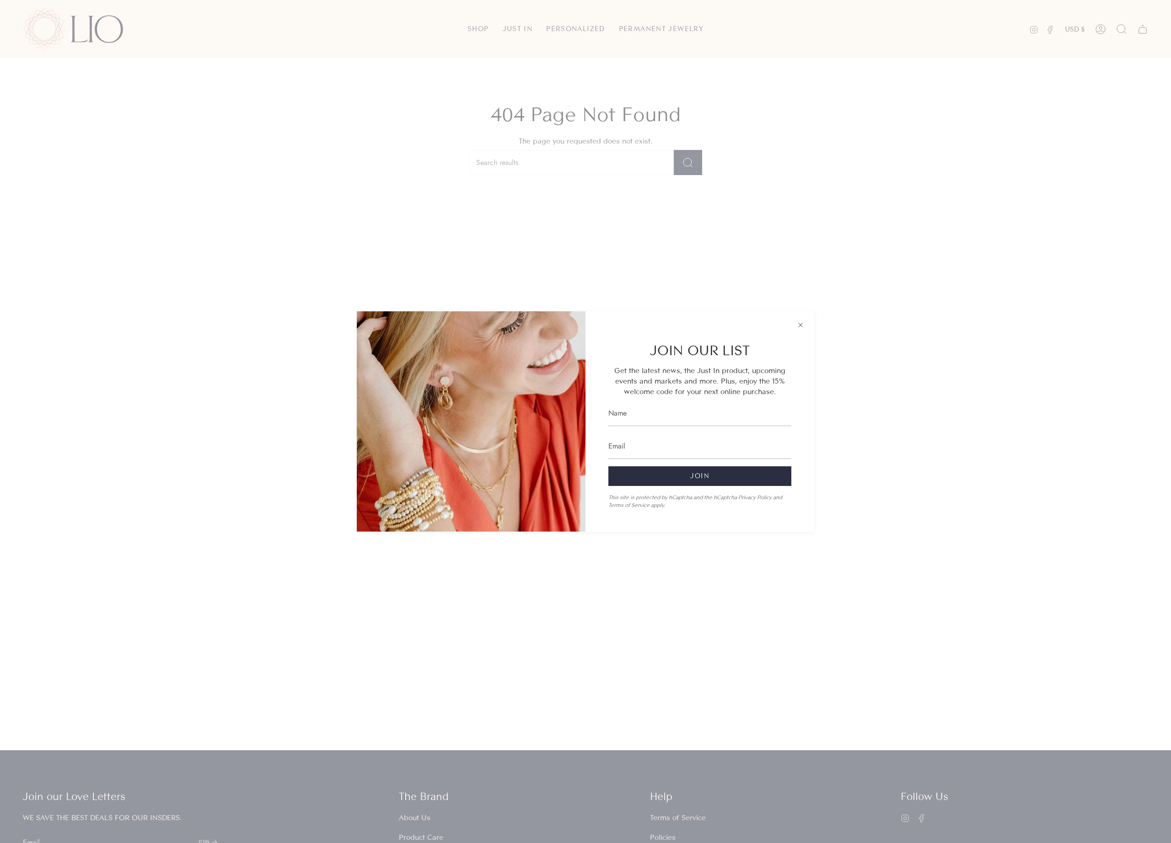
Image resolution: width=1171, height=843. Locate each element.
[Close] (800, 325)
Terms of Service (629, 505)
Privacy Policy (755, 497)
